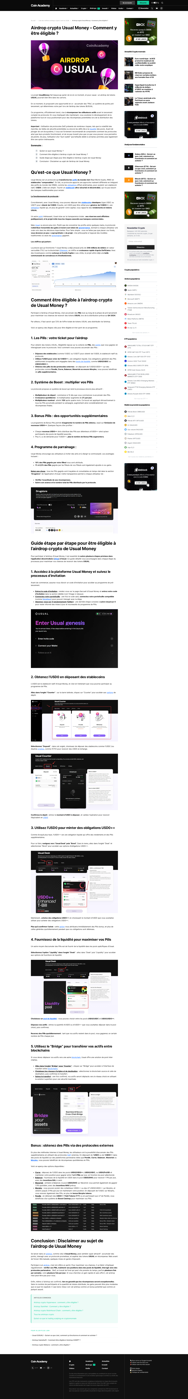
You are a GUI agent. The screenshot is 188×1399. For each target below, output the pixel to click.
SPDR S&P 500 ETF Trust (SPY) (139, 352)
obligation (35, 208)
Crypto (71, 1365)
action (62, 927)
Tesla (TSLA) (132, 323)
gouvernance (84, 228)
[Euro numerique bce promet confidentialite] (128, 61)
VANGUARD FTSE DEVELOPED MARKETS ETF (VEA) (138, 375)
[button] (155, 2)
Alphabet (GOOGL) (134, 294)
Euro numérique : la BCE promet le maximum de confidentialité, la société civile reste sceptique (145, 61)
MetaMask (47, 599)
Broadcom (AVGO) (134, 314)
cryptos (41, 749)
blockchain (76, 1057)
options (110, 692)
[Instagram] (161, 8)
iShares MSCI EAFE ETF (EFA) (138, 365)
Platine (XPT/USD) (134, 438)
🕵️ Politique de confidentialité (139, 1372)
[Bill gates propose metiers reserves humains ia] (128, 75)
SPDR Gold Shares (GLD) (136, 370)
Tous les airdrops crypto (44, 1314)
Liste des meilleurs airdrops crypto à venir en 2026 (54, 20)
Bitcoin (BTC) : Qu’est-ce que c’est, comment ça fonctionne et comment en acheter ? (146, 182)
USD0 (45, 817)
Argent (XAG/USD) (134, 443)
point (41, 216)
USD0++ (60, 1196)
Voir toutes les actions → (140, 332)
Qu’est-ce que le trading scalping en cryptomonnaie (55, 1318)
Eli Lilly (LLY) (132, 328)
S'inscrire (143, 3)
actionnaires (57, 235)
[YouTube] (157, 8)
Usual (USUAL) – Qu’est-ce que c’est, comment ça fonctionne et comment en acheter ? (64, 1335)
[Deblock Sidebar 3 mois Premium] (140, 124)
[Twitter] (152, 8)
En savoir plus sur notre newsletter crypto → (141, 260)
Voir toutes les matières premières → (140, 457)
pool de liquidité (50, 1019)
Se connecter (127, 3)
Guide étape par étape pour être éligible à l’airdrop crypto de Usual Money (70, 158)
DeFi (69, 1155)
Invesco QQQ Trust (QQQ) (137, 361)
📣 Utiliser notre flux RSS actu (139, 1362)
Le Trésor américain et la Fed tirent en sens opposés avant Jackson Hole (145, 101)
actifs (74, 180)
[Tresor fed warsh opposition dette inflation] (128, 101)
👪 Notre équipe (135, 1368)
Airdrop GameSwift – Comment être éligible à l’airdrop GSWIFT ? (56, 1340)
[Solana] (128, 155)
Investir (104, 1365)
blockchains (53, 1069)
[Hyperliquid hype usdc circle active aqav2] (128, 88)
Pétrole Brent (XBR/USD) (136, 412)
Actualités (105, 1361)
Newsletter (145, 8)
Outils (88, 1368)
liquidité (93, 129)
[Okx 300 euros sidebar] (140, 31)
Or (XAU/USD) (132, 425)
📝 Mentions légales (136, 1370)
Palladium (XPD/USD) (135, 434)
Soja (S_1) (131, 447)
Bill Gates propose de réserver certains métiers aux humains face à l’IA (145, 75)
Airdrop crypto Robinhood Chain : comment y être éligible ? (58, 1310)
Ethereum (63, 250)
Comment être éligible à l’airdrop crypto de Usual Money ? (64, 154)
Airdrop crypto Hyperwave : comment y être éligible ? (56, 1302)
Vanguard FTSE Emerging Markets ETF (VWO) (141, 388)
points (98, 345)
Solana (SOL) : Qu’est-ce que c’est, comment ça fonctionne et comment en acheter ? (146, 157)
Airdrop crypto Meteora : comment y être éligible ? (51, 1345)
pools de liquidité (83, 361)
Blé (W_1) (131, 452)
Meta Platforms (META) (136, 319)
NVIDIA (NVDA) (133, 286)
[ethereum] (128, 168)
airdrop (49, 1254)
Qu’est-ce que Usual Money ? (52, 151)
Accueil (33, 20)
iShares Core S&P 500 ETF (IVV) (139, 357)
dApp (56, 559)
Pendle (54, 369)
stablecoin (70, 188)
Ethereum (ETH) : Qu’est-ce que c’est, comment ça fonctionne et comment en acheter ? (146, 169)
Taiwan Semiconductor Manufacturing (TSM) (141, 309)
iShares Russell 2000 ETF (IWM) (139, 394)
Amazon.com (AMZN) (135, 303)
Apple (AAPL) (132, 290)
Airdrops (90, 1365)
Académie (89, 1361)
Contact (105, 1368)
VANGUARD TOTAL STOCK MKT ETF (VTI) (141, 347)
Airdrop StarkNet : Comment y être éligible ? (52, 1306)
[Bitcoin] (128, 180)
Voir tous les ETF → (140, 398)
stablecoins (86, 202)
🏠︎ (70, 1361)
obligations (72, 185)
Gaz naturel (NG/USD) (135, 429)
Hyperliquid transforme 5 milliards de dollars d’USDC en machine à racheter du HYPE (145, 88)
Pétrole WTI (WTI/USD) (136, 421)
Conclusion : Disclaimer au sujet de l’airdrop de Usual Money (64, 161)
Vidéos (71, 1368)
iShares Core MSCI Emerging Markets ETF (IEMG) (141, 382)
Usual (37, 225)
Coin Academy (40, 5)
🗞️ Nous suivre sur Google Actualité (141, 1360)
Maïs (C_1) (131, 416)
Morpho (34, 1160)
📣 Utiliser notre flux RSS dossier (140, 1364)
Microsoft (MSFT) (134, 299)
